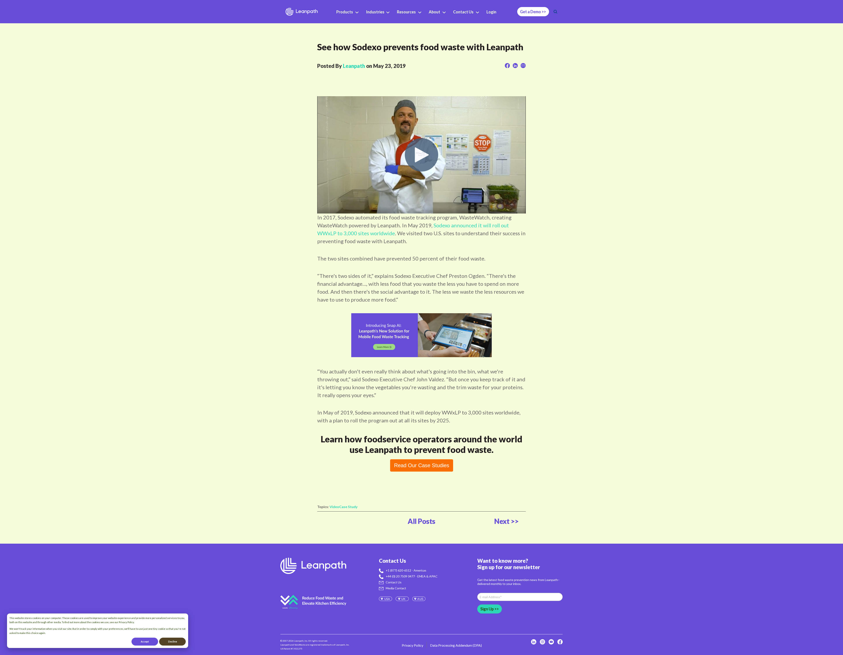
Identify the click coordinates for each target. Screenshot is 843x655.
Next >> (506, 521)
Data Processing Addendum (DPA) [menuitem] (456, 645)
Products (344, 11)
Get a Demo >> (533, 11)
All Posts (421, 521)
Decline (172, 641)
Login (491, 11)
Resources (406, 11)
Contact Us (463, 11)
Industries (375, 11)
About (434, 11)
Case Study (348, 507)
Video (334, 507)
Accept (145, 641)
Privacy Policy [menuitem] (412, 645)
